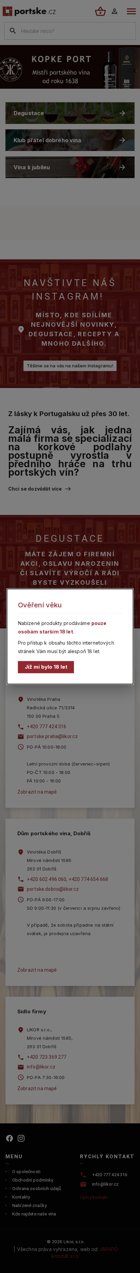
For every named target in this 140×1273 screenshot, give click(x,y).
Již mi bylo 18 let (46, 667)
